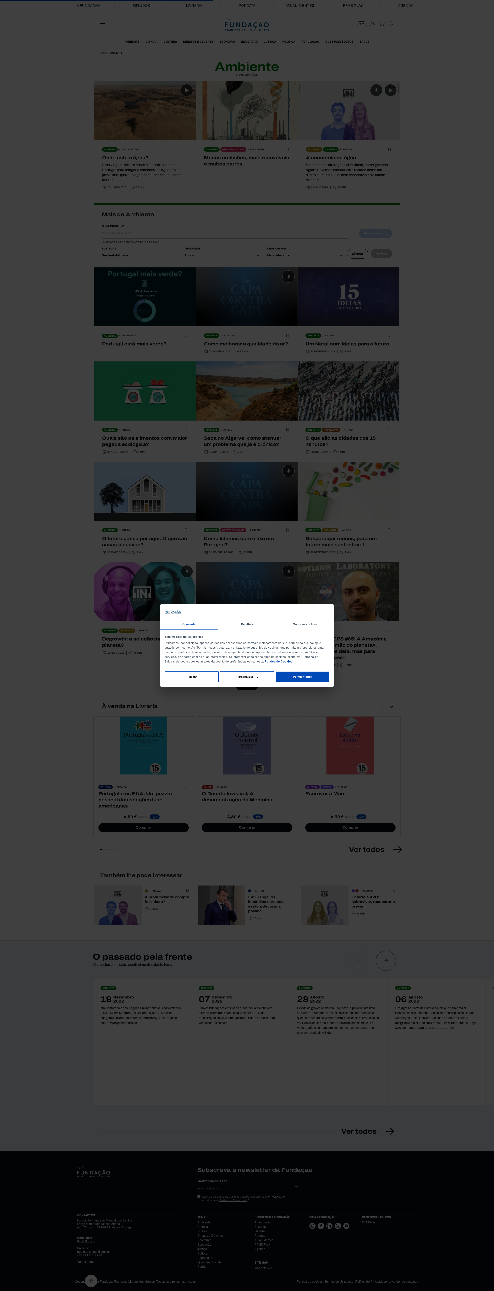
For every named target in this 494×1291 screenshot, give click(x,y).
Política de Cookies (278, 661)
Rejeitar (191, 676)
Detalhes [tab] (247, 624)
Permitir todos (302, 676)
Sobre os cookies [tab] (305, 624)
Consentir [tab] (189, 624)
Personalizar (244, 676)
